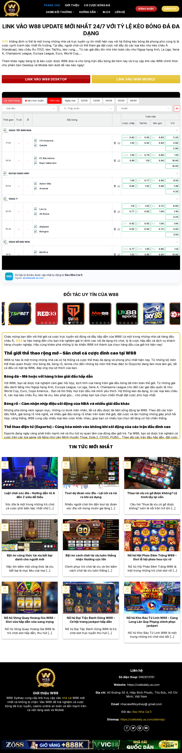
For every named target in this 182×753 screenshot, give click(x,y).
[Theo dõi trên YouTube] (146, 728)
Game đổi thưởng (59, 12)
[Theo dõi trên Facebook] (127, 728)
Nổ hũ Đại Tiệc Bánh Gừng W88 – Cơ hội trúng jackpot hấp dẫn (91, 619)
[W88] (20, 9)
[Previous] (8, 314)
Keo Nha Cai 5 (142, 712)
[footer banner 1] (45, 744)
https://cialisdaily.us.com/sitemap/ (142, 719)
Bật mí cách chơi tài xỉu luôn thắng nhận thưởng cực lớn (91, 557)
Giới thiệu (72, 5)
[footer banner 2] (136, 744)
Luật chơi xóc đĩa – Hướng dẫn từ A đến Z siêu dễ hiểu (29, 495)
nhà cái (67, 698)
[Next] (173, 314)
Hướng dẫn (87, 12)
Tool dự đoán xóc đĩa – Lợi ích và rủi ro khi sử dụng (91, 495)
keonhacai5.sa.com (33, 278)
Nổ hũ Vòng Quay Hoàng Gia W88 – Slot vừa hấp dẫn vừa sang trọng (29, 619)
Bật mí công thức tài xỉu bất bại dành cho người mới (29, 557)
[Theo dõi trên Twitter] (133, 728)
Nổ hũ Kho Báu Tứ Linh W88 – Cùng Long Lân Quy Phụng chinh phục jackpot (152, 621)
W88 (5, 41)
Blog (106, 12)
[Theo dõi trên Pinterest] (140, 728)
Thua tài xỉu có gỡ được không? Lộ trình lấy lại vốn (152, 495)
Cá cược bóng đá (97, 5)
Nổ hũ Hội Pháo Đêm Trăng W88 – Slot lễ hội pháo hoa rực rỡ (152, 557)
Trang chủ (52, 5)
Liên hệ (120, 12)
